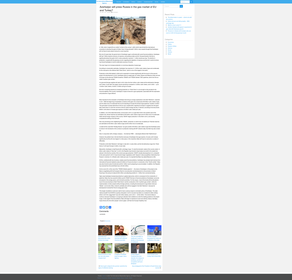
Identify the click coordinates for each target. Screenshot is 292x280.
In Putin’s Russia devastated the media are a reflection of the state (154, 238)
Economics (126, 2)
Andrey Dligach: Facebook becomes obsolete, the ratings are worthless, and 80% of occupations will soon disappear (137, 258)
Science (139, 2)
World (133, 2)
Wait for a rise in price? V (174, 25)
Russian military (148, 2)
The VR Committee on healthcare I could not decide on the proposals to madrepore (137, 239)
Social (156, 2)
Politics (119, 2)
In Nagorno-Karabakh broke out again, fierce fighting (121, 256)
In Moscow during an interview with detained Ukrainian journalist (121, 238)
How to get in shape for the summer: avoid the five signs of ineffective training (112, 267)
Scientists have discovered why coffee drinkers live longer (104, 238)
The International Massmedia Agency (104, 2)
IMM (109, 12)
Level (103, 276)
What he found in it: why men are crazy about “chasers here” (104, 256)
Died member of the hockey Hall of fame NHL (154, 255)
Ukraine (163, 2)
